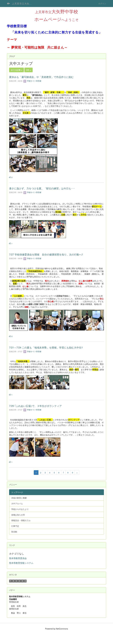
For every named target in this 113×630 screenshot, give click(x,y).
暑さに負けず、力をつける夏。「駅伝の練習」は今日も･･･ (42, 188)
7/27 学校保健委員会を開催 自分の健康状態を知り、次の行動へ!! (46, 254)
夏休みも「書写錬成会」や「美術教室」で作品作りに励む (41, 77)
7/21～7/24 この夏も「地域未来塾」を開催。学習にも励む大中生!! (46, 347)
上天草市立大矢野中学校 (23, 3)
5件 (28, 70)
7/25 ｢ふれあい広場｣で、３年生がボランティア (35, 406)
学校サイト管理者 (33, 81)
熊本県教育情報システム (21, 562)
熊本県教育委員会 (18, 558)
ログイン (102, 3)
